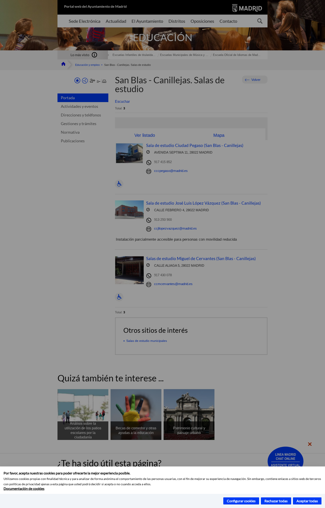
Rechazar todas (276, 501)
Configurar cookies (241, 501)
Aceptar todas (307, 501)
